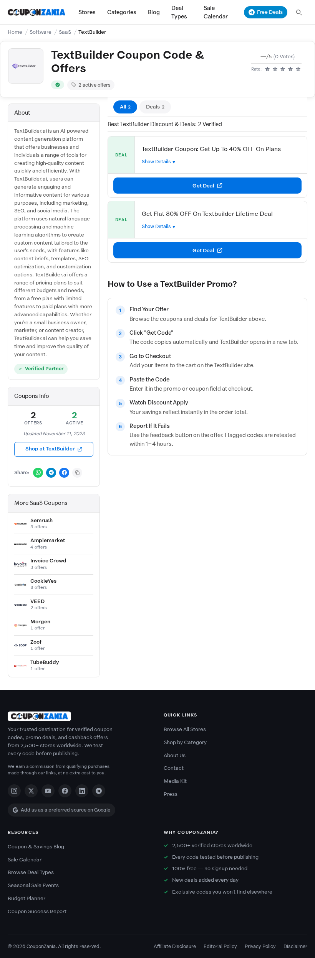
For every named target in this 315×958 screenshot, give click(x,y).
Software (40, 32)
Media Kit (175, 781)
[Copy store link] (77, 473)
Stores (87, 12)
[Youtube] (48, 790)
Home (15, 32)
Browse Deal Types (31, 872)
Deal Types (179, 12)
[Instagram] (14, 790)
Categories (121, 12)
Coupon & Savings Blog (36, 847)
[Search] (298, 12)
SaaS (65, 32)
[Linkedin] (81, 790)
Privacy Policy (260, 946)
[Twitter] (31, 790)
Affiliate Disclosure (175, 946)
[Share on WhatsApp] (38, 473)
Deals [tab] (155, 107)
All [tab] (125, 107)
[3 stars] (282, 69)
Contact (174, 768)
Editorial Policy (220, 946)
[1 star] (267, 69)
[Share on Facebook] (64, 473)
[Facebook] (64, 790)
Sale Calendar (216, 12)
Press (170, 794)
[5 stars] (298, 69)
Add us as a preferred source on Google (65, 810)
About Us (175, 755)
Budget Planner (26, 898)
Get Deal (203, 186)
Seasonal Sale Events (33, 885)
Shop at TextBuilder (50, 449)
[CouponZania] (79, 716)
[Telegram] (98, 790)
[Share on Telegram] (51, 473)
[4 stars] (290, 69)
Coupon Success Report (37, 911)
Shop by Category (185, 742)
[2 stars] (275, 69)
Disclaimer (295, 946)
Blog (154, 12)
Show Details (156, 161)
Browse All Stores (185, 729)
